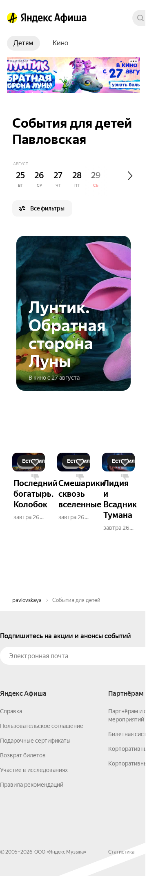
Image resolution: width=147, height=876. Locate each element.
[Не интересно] (35, 477)
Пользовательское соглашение (41, 726)
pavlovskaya (27, 600)
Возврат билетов (23, 755)
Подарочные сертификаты (35, 740)
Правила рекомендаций (31, 784)
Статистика (121, 852)
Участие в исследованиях (34, 770)
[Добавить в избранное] (35, 462)
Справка (11, 711)
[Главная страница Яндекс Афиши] (12, 18)
